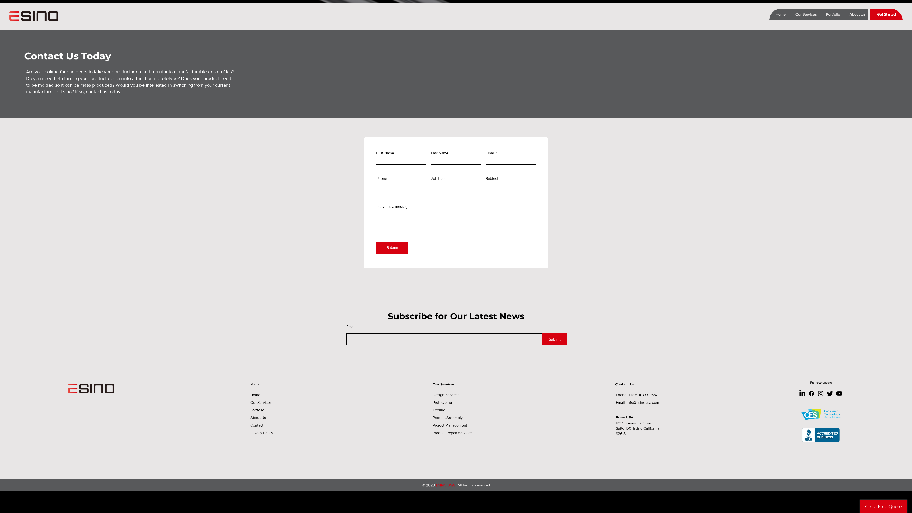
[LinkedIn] (802, 393)
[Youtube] (839, 393)
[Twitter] (830, 393)
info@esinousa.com (643, 402)
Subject (492, 178)
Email (490, 153)
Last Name (439, 153)
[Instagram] (820, 393)
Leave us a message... (394, 207)
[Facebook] (811, 393)
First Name (385, 153)
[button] (804, 14)
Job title (438, 178)
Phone (381, 178)
